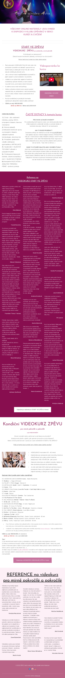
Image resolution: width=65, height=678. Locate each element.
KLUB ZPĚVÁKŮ (57, 132)
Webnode (37, 675)
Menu (61, 4)
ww (42, 528)
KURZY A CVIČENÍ (32, 34)
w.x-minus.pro (46, 528)
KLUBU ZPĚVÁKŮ (23, 550)
